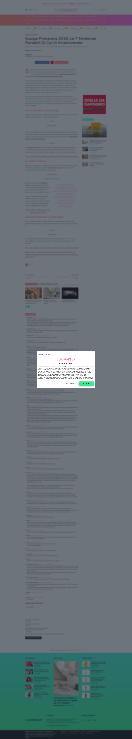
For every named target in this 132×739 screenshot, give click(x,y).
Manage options (70, 383)
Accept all (86, 383)
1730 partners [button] (47, 366)
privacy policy (86, 378)
